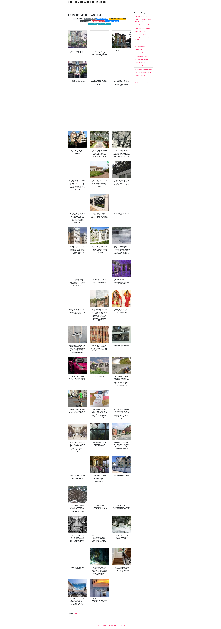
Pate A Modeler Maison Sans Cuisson (143, 38)
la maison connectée (102, 18)
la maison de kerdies (89, 18)
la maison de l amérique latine (117, 18)
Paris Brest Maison (140, 46)
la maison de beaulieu (98, 21)
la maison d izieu (77, 18)
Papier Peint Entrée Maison (142, 28)
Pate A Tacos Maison (140, 53)
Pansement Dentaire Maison (142, 82)
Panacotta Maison (140, 43)
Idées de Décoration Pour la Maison (87, 2)
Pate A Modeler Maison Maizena (143, 25)
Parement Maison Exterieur (142, 56)
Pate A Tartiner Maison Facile (143, 72)
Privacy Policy (113, 625)
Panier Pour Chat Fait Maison (143, 66)
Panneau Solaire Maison (141, 59)
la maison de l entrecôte (112, 21)
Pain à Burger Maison (140, 31)
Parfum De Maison (140, 76)
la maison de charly (85, 21)
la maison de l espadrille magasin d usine (99, 24)
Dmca (97, 625)
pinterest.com (77, 613)
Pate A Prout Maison (140, 34)
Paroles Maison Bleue (141, 62)
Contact (104, 625)
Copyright (122, 625)
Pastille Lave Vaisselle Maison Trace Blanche (143, 20)
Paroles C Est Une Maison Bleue (143, 69)
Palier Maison (138, 49)
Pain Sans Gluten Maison (141, 16)
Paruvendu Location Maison (142, 79)
